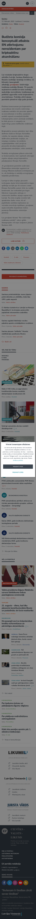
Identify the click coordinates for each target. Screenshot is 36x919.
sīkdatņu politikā (18, 460)
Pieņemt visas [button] (18, 466)
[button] (18, 472)
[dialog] (18, 459)
